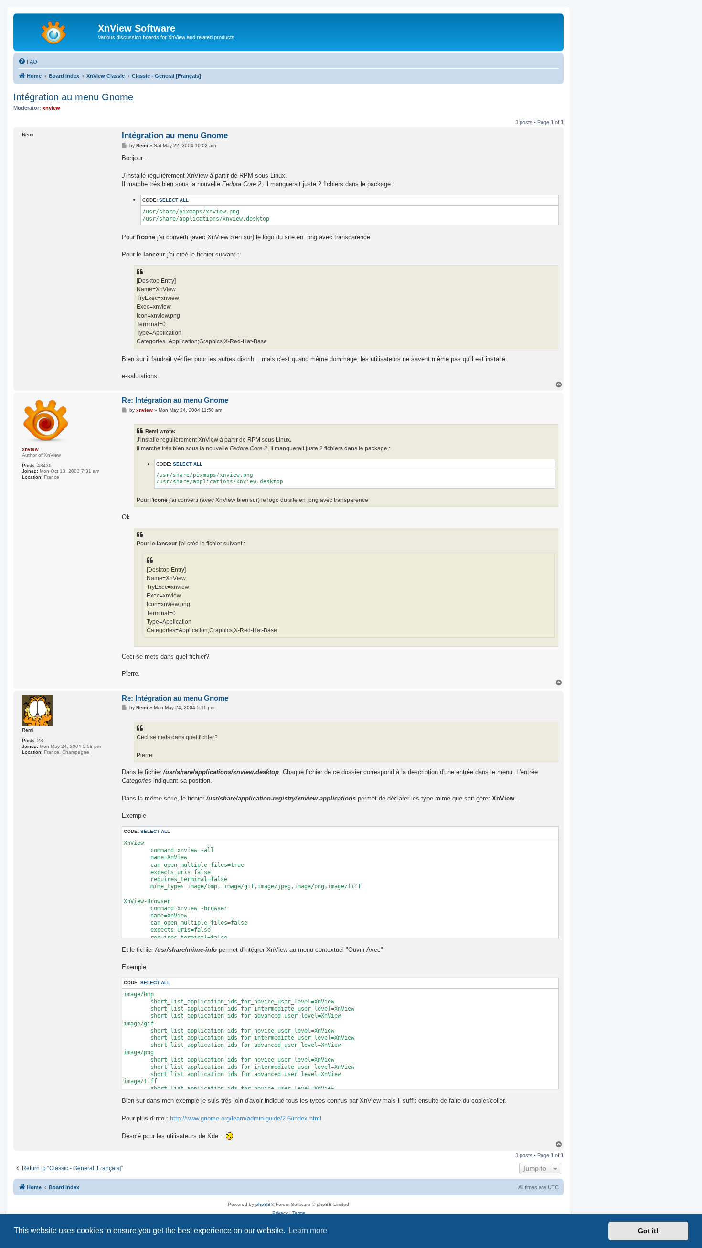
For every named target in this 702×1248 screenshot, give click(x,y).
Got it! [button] (648, 1231)
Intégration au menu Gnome (73, 97)
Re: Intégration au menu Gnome (175, 400)
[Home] (57, 31)
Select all (174, 200)
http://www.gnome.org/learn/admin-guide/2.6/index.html (245, 1118)
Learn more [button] (307, 1231)
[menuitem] (27, 61)
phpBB (263, 1204)
